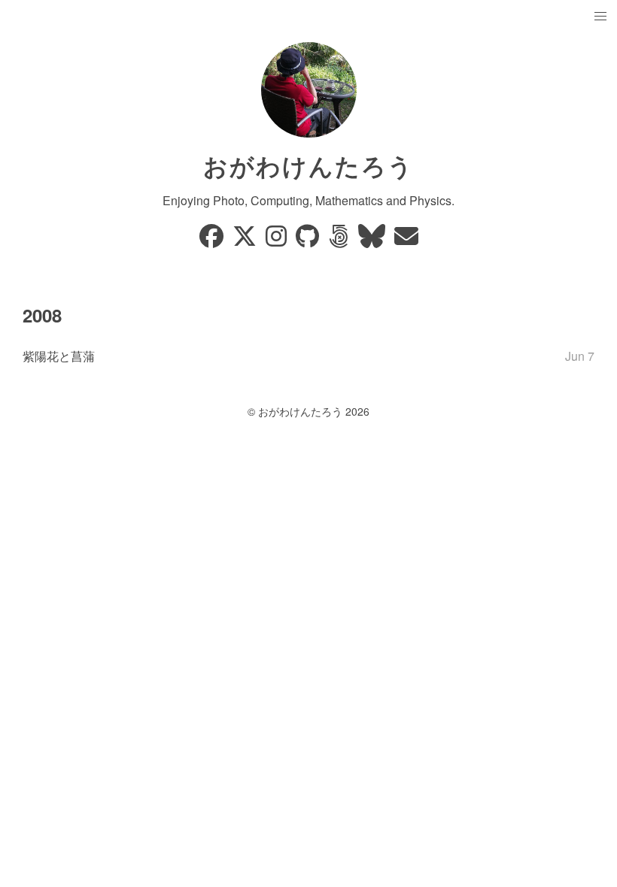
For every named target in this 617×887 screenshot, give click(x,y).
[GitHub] (309, 240)
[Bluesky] (373, 240)
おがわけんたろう (308, 165)
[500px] (340, 240)
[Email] (406, 240)
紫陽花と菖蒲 (59, 356)
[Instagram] (278, 240)
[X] (246, 240)
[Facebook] (212, 240)
